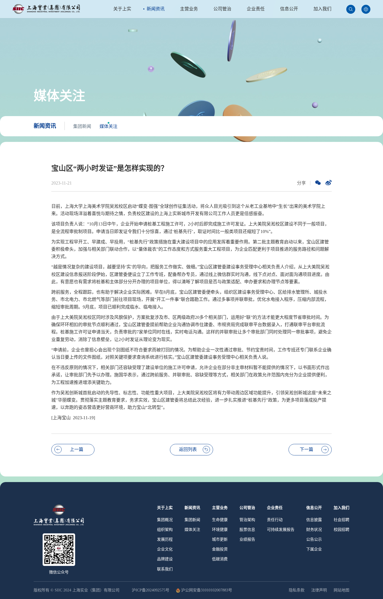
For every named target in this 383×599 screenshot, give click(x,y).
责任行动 (275, 520)
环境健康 (220, 529)
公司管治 (222, 8)
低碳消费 (220, 559)
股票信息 (247, 529)
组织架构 (165, 529)
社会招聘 (341, 520)
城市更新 (220, 539)
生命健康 (220, 520)
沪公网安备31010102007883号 (206, 590)
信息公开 (289, 8)
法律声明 (319, 590)
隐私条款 (296, 590)
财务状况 (314, 529)
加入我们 (322, 8)
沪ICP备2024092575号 (151, 590)
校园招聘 (341, 529)
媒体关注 (108, 126)
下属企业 (314, 549)
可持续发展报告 (280, 529)
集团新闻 (82, 126)
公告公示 (314, 539)
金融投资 (220, 549)
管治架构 (247, 520)
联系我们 (165, 569)
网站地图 (341, 590)
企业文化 (165, 549)
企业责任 (256, 8)
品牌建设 (165, 559)
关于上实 (122, 8)
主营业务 (189, 8)
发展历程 (165, 539)
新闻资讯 (156, 8)
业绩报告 (247, 539)
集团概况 (165, 520)
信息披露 (314, 520)
